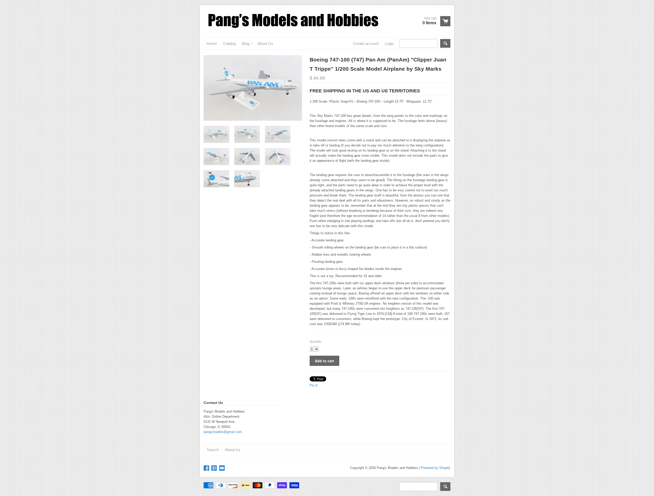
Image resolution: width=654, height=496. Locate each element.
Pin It (314, 385)
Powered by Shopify (435, 468)
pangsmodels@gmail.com (223, 432)
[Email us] (222, 468)
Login (389, 43)
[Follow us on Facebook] (207, 468)
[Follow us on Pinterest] (214, 468)
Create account (366, 43)
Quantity (315, 341)
